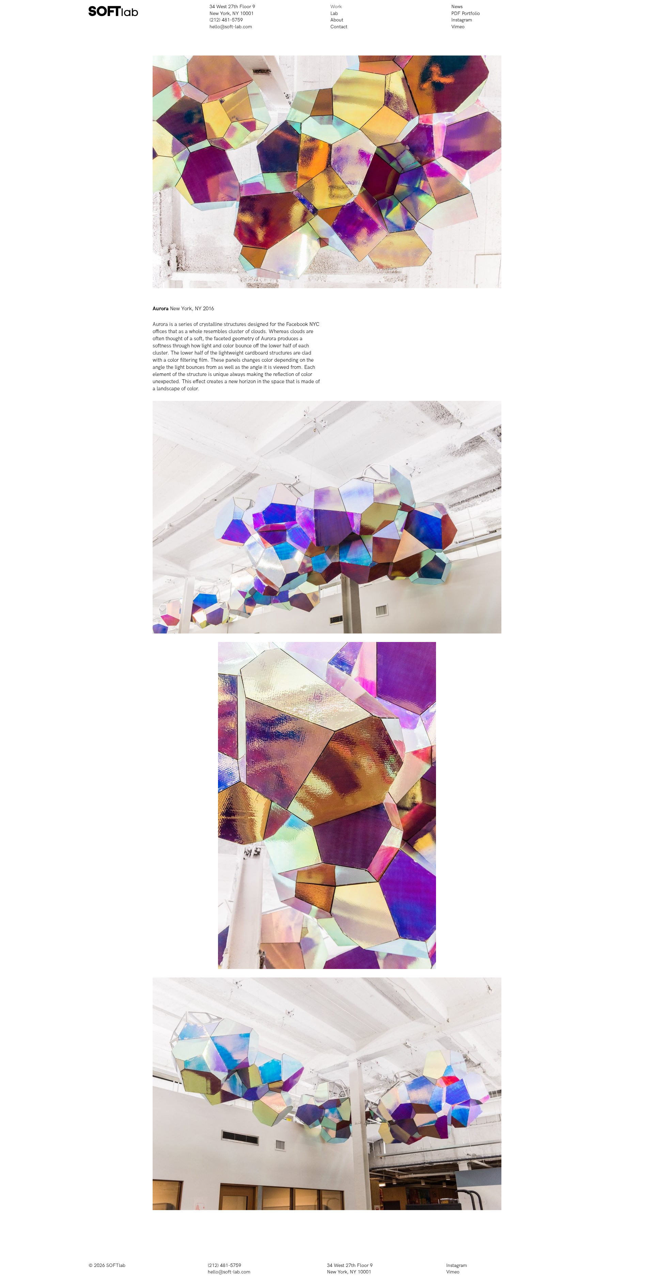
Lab (334, 13)
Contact (338, 27)
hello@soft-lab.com (230, 27)
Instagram (461, 20)
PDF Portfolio (465, 13)
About (336, 20)
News (457, 7)
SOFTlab (115, 1265)
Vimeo (458, 27)
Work (336, 7)
